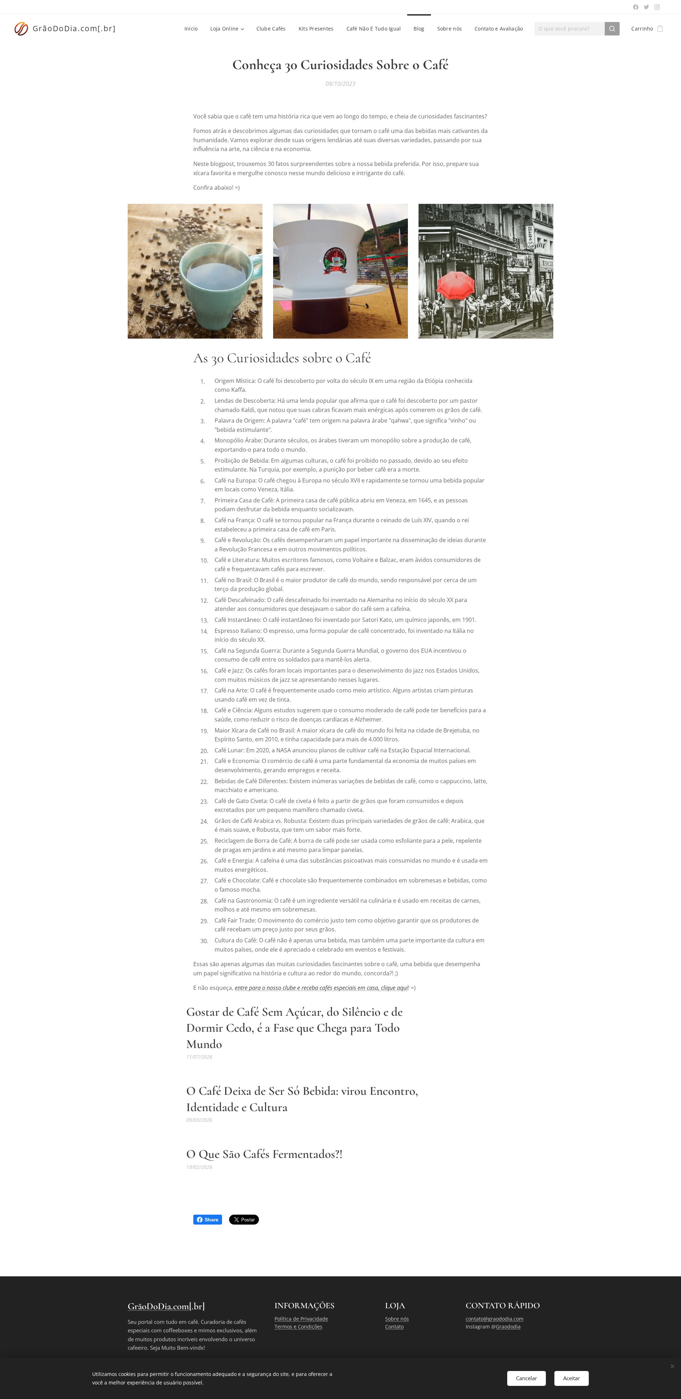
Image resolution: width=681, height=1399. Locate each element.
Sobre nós (397, 1318)
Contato (394, 1326)
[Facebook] (635, 7)
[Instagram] (657, 7)
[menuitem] (191, 28)
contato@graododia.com (495, 1318)
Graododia (508, 1326)
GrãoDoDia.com (158, 1306)
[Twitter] (646, 7)
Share (211, 1219)
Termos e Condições (298, 1326)
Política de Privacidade (301, 1318)
